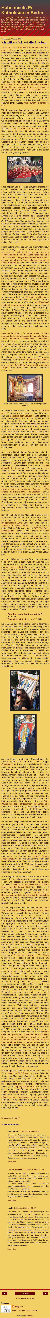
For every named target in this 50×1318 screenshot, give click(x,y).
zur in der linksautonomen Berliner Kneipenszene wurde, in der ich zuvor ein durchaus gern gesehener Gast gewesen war (25, 87)
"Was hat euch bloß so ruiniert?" (25, 614)
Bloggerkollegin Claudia (21, 416)
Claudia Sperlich (15, 1170)
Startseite (25, 1293)
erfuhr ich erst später (37, 360)
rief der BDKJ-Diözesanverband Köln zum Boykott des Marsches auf (25, 895)
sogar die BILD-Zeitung (18, 1073)
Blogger (30, 1315)
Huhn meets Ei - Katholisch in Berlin (22, 10)
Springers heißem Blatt (26, 1086)
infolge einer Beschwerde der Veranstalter (25, 1097)
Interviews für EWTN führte (14, 525)
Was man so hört (14, 567)
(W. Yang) (31, 955)
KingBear (19, 1307)
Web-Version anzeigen (25, 1298)
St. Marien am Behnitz (36, 297)
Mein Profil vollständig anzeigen (25, 1310)
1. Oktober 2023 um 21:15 (33, 1170)
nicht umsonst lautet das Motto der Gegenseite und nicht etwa (25, 489)
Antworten (12, 1162)
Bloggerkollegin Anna (11, 523)
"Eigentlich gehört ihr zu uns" (21, 619)
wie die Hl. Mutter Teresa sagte (31, 129)
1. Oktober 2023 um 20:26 (29, 1131)
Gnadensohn (7, 764)
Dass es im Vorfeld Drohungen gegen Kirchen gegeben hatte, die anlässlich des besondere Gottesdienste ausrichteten (25, 336)
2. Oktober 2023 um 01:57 (25, 1208)
